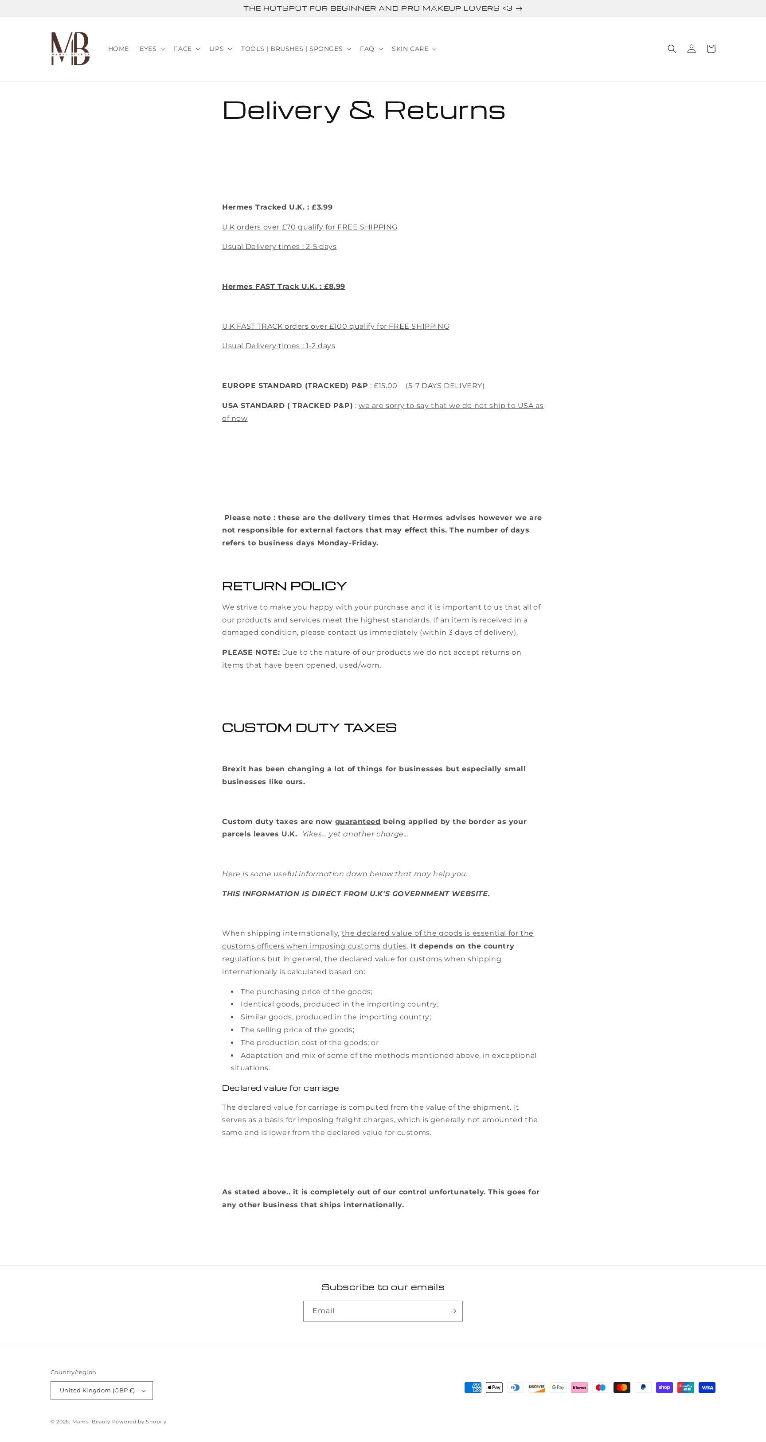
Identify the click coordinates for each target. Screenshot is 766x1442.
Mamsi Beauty (91, 1422)
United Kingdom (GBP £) (97, 1390)
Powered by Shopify (139, 1422)
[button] (151, 48)
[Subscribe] (452, 1311)
